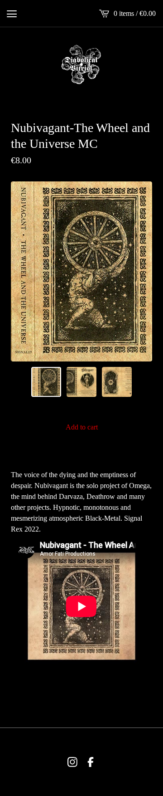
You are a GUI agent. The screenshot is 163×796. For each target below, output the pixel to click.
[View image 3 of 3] (117, 382)
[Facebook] (90, 762)
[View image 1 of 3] (46, 382)
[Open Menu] (12, 14)
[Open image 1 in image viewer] (81, 271)
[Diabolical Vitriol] (81, 64)
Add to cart (82, 427)
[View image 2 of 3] (81, 382)
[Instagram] (72, 762)
